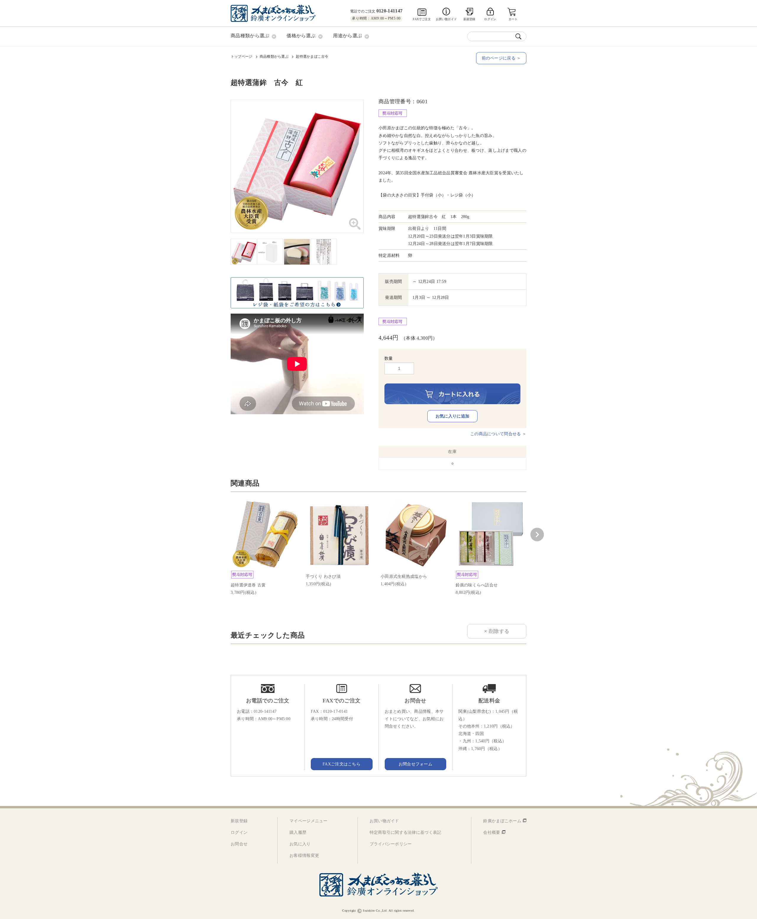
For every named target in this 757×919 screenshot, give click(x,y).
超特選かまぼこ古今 (312, 56)
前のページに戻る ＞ (501, 58)
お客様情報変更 (304, 855)
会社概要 (491, 832)
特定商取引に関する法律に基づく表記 (405, 832)
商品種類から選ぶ (274, 56)
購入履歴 (297, 832)
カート (513, 19)
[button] (537, 535)
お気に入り (299, 844)
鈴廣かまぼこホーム (502, 821)
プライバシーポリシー (391, 844)
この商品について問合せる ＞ (498, 434)
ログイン (239, 832)
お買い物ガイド (446, 19)
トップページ (241, 56)
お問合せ (239, 844)
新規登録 (469, 19)
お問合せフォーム (415, 764)
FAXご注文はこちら (341, 764)
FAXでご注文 (422, 19)
